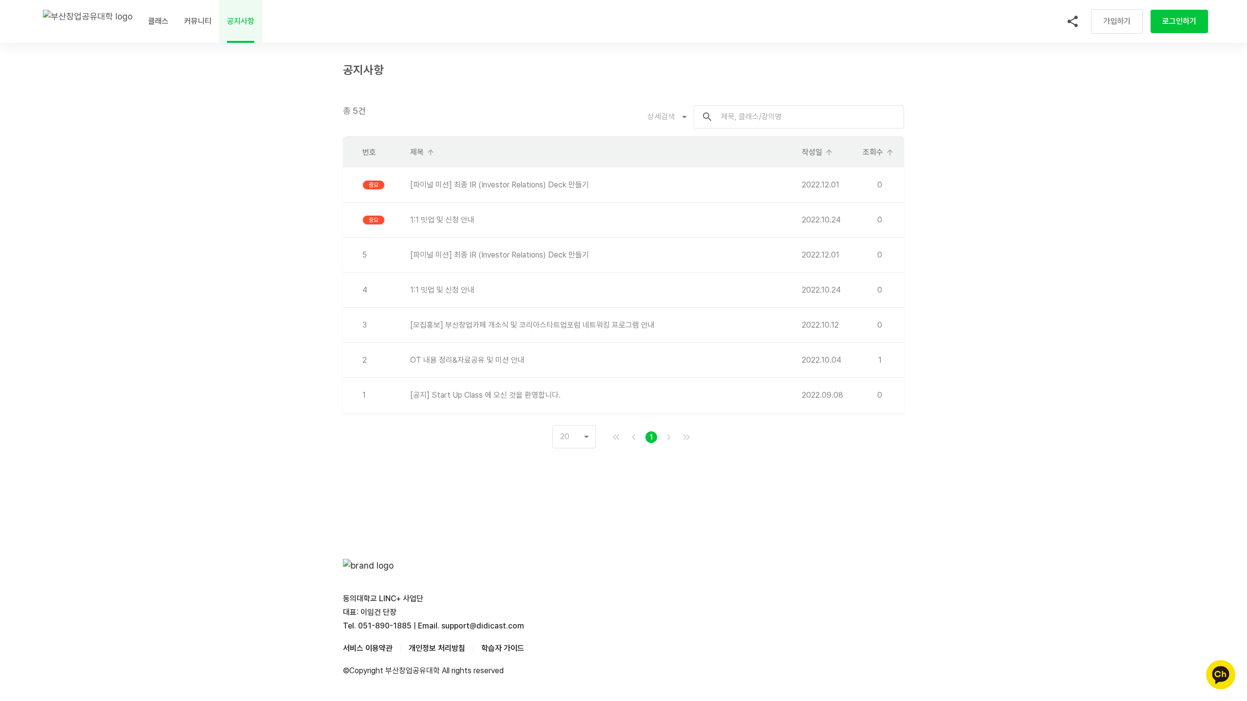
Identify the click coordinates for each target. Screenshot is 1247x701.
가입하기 (1117, 21)
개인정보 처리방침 (437, 648)
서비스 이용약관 (368, 648)
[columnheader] (374, 152)
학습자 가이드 (502, 648)
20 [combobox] (564, 436)
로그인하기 (1179, 21)
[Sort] (430, 152)
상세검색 (661, 116)
